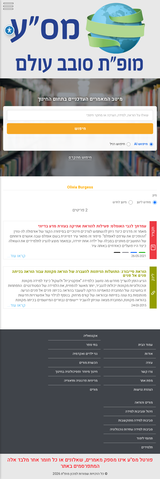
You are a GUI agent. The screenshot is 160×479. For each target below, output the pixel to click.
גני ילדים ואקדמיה (85, 353)
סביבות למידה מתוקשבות (135, 420)
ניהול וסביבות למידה (139, 411)
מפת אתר (146, 380)
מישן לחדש (120, 202)
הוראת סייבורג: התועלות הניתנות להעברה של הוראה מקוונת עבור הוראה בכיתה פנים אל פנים (79, 273)
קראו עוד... (16, 255)
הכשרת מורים (88, 362)
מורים (94, 389)
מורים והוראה (144, 402)
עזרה (149, 362)
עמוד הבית (145, 344)
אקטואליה (91, 335)
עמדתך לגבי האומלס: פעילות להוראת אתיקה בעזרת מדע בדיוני (92, 226)
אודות (149, 353)
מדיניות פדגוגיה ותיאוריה (81, 380)
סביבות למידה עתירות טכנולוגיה (131, 429)
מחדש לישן (144, 202)
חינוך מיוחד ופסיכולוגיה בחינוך (76, 371)
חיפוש (80, 129)
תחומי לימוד (144, 438)
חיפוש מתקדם (80, 157)
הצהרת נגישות (143, 389)
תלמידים (147, 447)
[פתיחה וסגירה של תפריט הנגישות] (9, 30)
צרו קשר (147, 371)
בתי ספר (92, 344)
